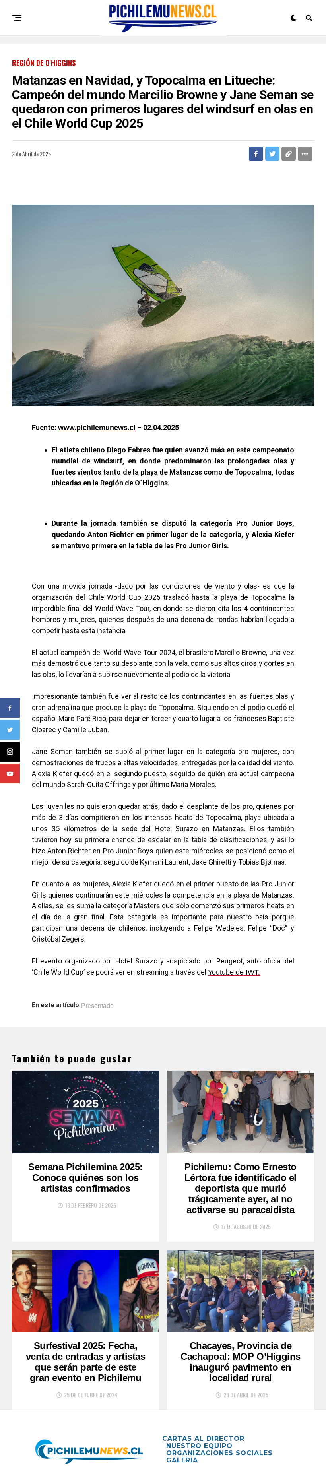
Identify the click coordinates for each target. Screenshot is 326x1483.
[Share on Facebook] (256, 154)
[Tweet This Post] (272, 154)
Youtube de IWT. (234, 972)
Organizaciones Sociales (219, 1453)
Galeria (182, 1460)
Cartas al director (203, 1438)
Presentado (97, 1006)
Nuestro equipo (199, 1446)
